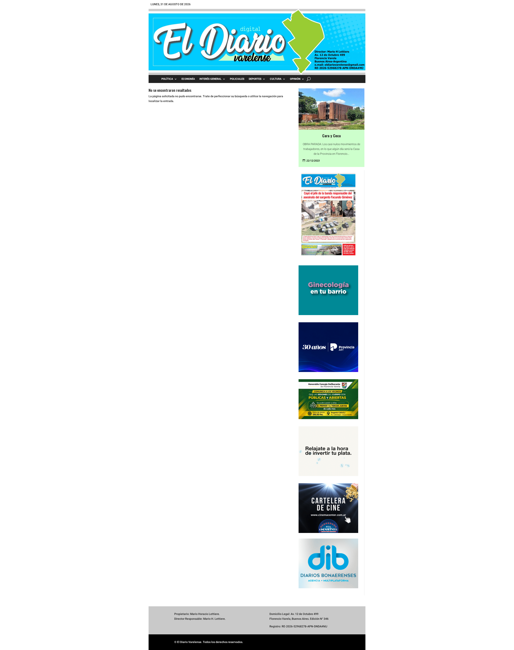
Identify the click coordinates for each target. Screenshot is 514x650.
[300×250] (328, 475)
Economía (188, 79)
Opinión (295, 79)
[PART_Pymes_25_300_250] (328, 371)
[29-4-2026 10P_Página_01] (328, 257)
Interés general (210, 79)
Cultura (275, 79)
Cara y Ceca (331, 135)
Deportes (255, 79)
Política (167, 79)
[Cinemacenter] (328, 508)
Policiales (237, 79)
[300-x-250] (328, 314)
